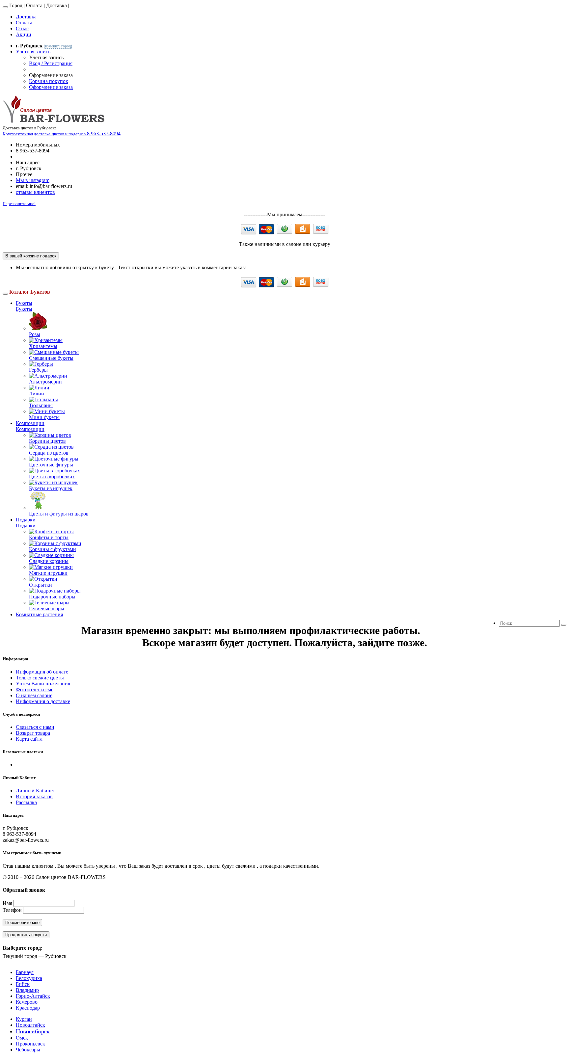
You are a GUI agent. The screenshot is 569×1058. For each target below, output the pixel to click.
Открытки (40, 585)
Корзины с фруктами (52, 549)
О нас (22, 28)
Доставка (26, 16)
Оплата (24, 22)
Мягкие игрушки (48, 573)
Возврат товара (33, 733)
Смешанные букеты (51, 358)
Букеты (24, 303)
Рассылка (26, 802)
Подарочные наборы (52, 596)
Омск (22, 1038)
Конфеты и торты (48, 537)
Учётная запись (33, 51)
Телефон (12, 910)
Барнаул (25, 972)
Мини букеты (44, 417)
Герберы (38, 370)
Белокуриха (29, 978)
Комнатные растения (39, 614)
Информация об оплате (42, 671)
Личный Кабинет (35, 790)
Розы (34, 334)
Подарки (26, 519)
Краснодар (28, 1008)
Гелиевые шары (46, 608)
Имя (7, 903)
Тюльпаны (41, 405)
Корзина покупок (48, 81)
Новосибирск (33, 1031)
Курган (24, 1019)
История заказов (34, 796)
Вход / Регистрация (50, 63)
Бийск (23, 984)
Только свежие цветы (40, 677)
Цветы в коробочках (52, 476)
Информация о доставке (43, 701)
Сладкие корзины (48, 561)
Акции (23, 34)
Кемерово (27, 1002)
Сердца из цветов (48, 453)
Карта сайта (29, 739)
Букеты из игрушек (50, 488)
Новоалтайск (30, 1025)
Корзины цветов (47, 441)
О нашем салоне (34, 695)
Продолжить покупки (26, 934)
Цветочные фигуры (51, 464)
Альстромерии (45, 381)
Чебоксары (28, 1049)
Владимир (27, 990)
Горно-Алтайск (33, 996)
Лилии (36, 393)
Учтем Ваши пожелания (43, 683)
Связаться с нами (35, 727)
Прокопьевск (30, 1043)
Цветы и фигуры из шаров (59, 513)
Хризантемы (43, 346)
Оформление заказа (51, 87)
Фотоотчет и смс (34, 689)
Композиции (30, 423)
